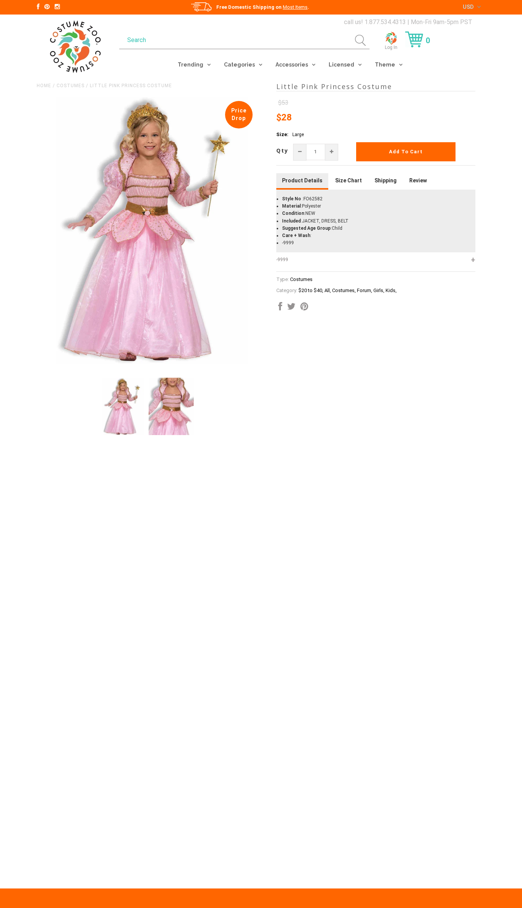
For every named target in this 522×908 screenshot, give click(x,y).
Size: (282, 134)
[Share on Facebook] (280, 308)
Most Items (295, 7)
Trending (190, 65)
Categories (239, 65)
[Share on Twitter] (291, 308)
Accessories (292, 65)
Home (44, 85)
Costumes (70, 85)
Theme (385, 65)
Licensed (341, 65)
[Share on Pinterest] (304, 308)
